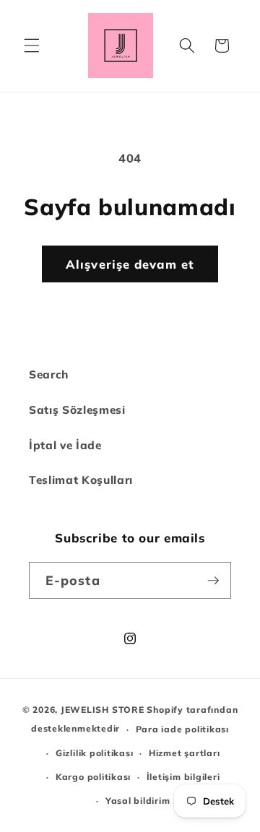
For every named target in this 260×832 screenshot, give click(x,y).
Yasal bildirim (137, 800)
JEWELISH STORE (102, 709)
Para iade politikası (182, 729)
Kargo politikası (93, 776)
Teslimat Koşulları (81, 480)
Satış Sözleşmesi (77, 410)
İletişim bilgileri (183, 776)
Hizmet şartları (184, 753)
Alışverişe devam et (130, 264)
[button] (31, 45)
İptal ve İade (65, 445)
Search (49, 374)
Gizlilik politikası (95, 753)
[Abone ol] (213, 580)
